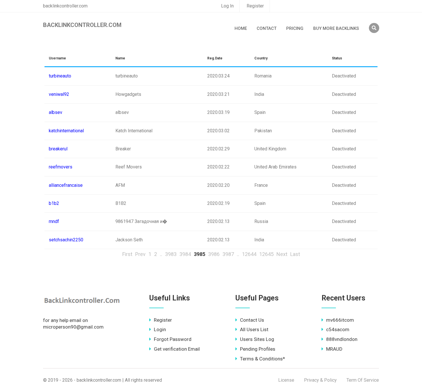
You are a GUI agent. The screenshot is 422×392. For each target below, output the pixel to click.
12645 (266, 254)
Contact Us (252, 320)
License (286, 380)
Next (281, 254)
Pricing (294, 28)
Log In (227, 6)
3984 (185, 254)
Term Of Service (362, 380)
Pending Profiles (257, 349)
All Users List (254, 329)
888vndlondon (341, 339)
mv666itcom (340, 320)
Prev (140, 254)
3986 (214, 254)
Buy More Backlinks (336, 28)
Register (255, 6)
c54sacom (337, 329)
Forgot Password (172, 339)
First (127, 254)
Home (241, 28)
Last (295, 254)
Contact (266, 28)
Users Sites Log (257, 339)
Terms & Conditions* (262, 359)
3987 (228, 254)
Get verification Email (177, 349)
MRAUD (334, 349)
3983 (171, 254)
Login (160, 329)
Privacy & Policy (320, 380)
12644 (249, 254)
